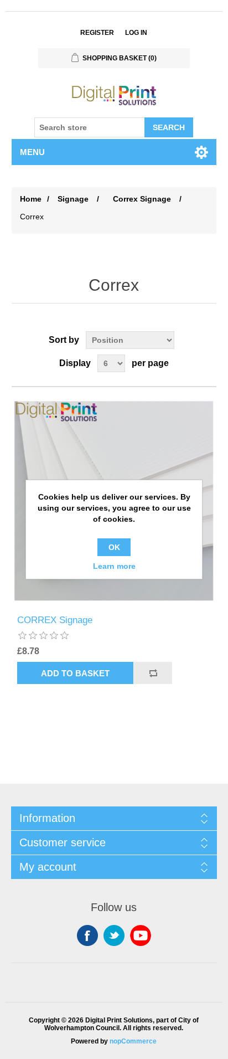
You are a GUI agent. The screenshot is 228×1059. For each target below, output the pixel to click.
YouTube (140, 935)
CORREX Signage (54, 620)
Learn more (114, 566)
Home (31, 198)
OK (114, 547)
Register (97, 33)
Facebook (87, 935)
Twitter (114, 935)
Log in (136, 33)
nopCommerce (133, 1041)
